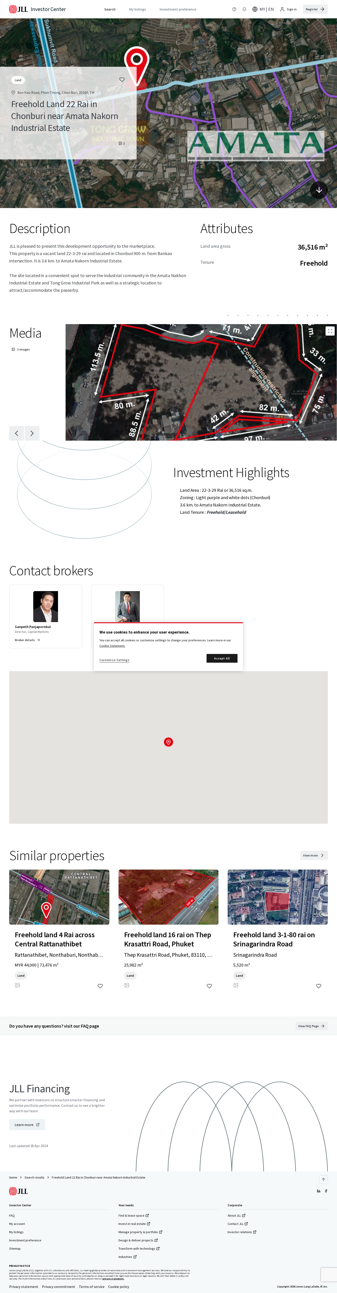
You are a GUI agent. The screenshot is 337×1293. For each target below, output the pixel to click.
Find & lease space (131, 1215)
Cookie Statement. (112, 646)
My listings (16, 1232)
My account (17, 1224)
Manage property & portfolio (138, 1232)
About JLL (234, 1215)
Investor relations (240, 1232)
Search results (34, 1177)
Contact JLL (235, 1224)
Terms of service (92, 1286)
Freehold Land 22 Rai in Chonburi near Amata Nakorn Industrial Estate (98, 1177)
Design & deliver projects (136, 1240)
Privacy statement (23, 1286)
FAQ (12, 1215)
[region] (168, 646)
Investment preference (25, 1240)
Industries (125, 1257)
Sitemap (15, 1248)
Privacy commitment (58, 1286)
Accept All (222, 658)
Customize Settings (114, 660)
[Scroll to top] (323, 1179)
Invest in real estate (132, 1224)
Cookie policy (118, 1286)
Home (13, 1177)
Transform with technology (137, 1248)
